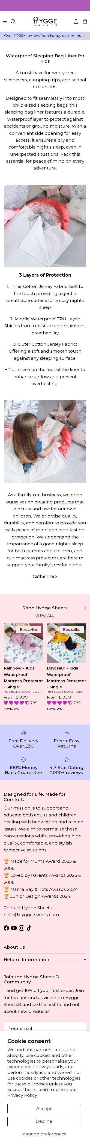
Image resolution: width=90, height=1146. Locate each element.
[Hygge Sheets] (45, 21)
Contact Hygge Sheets (28, 907)
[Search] (15, 21)
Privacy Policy (22, 1095)
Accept (44, 1108)
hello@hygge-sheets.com (31, 914)
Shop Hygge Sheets (45, 608)
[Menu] (5, 21)
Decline (44, 1121)
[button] (17, 703)
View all (45, 616)
